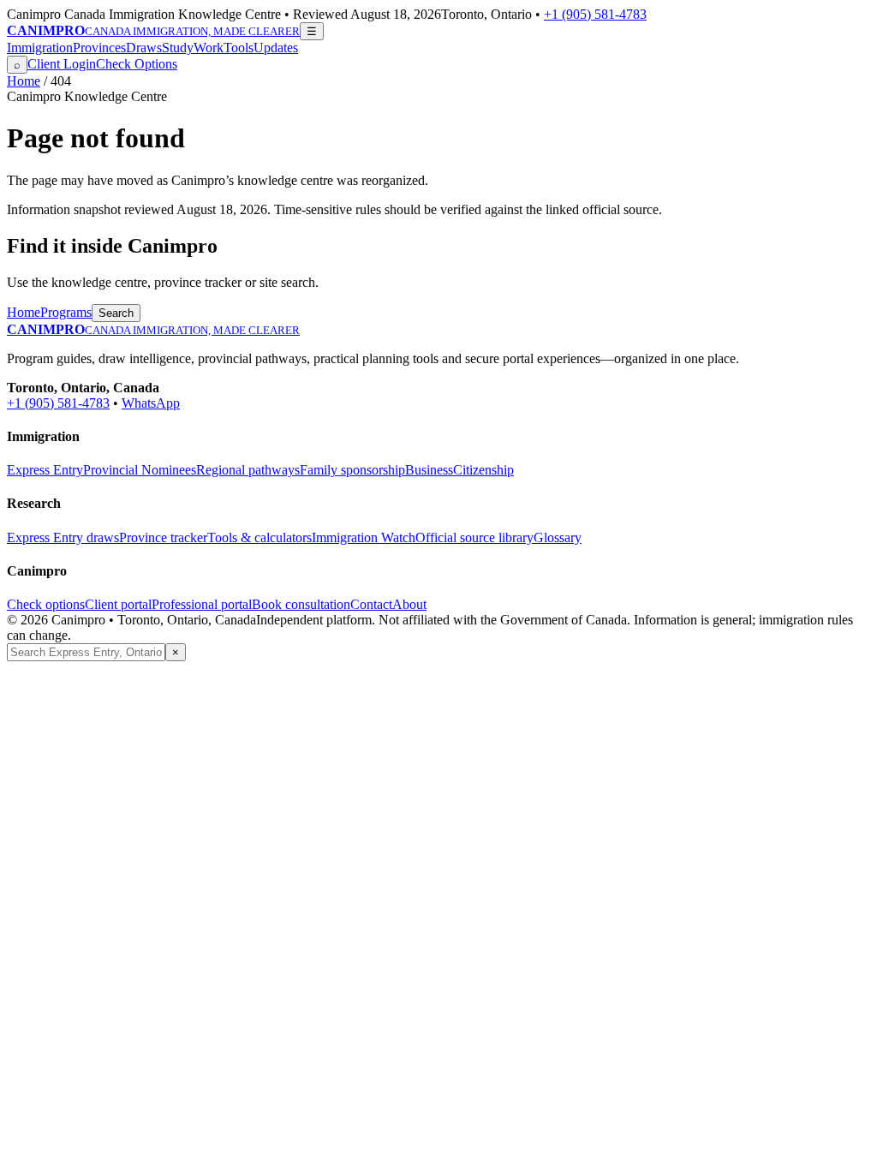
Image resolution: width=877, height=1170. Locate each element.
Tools (239, 47)
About (409, 604)
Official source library (474, 537)
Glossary (558, 537)
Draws (144, 47)
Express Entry (45, 470)
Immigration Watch (363, 537)
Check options (46, 604)
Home (23, 81)
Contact (371, 604)
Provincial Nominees (139, 470)
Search (116, 313)
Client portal (118, 604)
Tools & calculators (259, 537)
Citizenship (483, 470)
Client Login (61, 64)
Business (429, 470)
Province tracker (163, 537)
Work (209, 47)
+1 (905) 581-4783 (595, 14)
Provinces (99, 47)
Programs (66, 312)
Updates (276, 47)
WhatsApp (151, 403)
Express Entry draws (63, 537)
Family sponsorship (352, 470)
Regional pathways (248, 470)
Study (178, 47)
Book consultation (301, 604)
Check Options (136, 64)
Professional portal (202, 604)
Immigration (40, 47)
